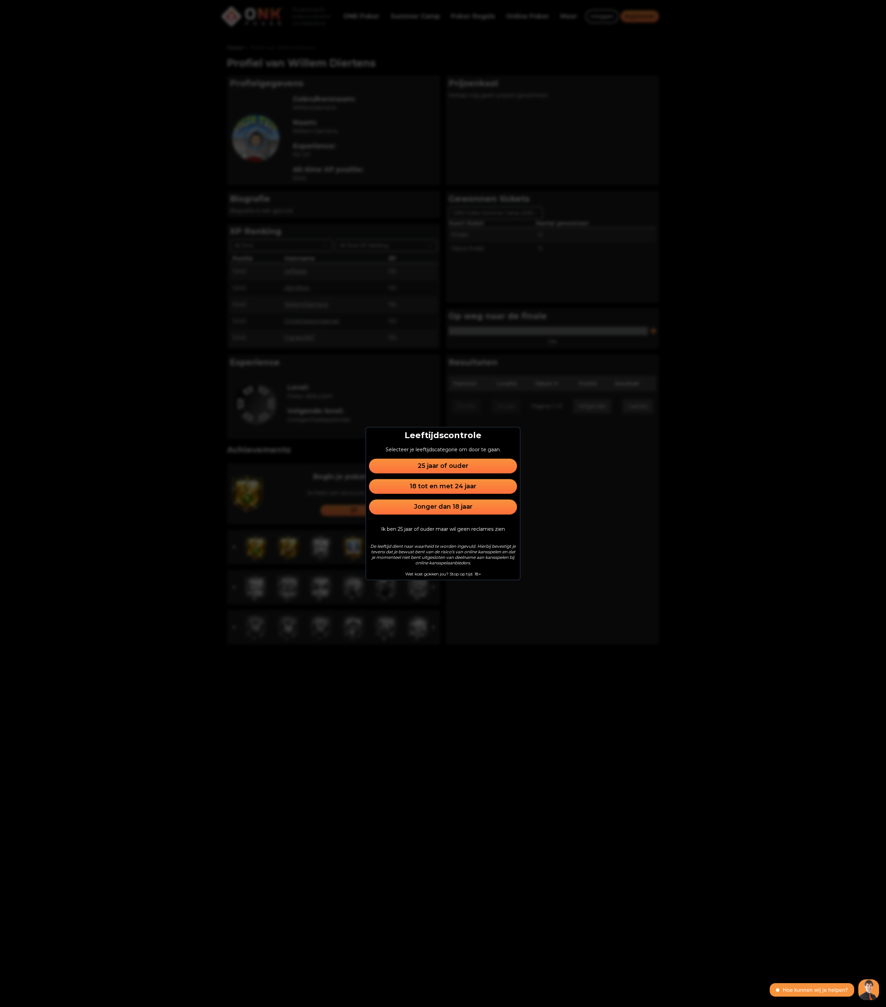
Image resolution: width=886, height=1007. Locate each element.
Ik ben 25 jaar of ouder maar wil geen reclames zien (443, 529)
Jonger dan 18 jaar (443, 507)
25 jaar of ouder (443, 466)
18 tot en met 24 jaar (443, 486)
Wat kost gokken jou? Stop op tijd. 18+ (443, 573)
